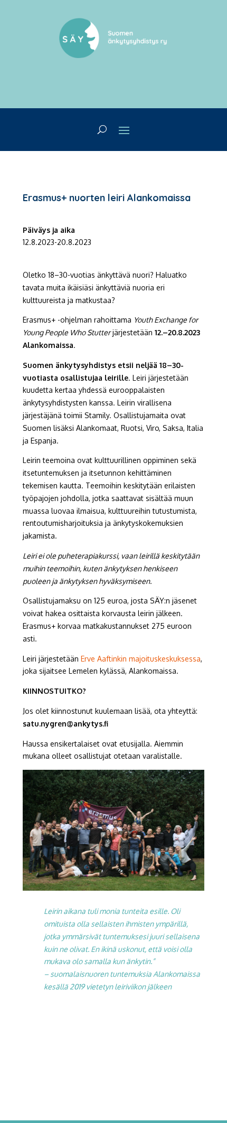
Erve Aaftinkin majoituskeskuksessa (141, 658)
